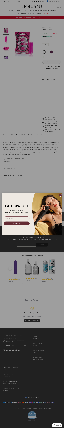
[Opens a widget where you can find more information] (57, 425)
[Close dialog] (60, 195)
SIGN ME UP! (16, 223)
